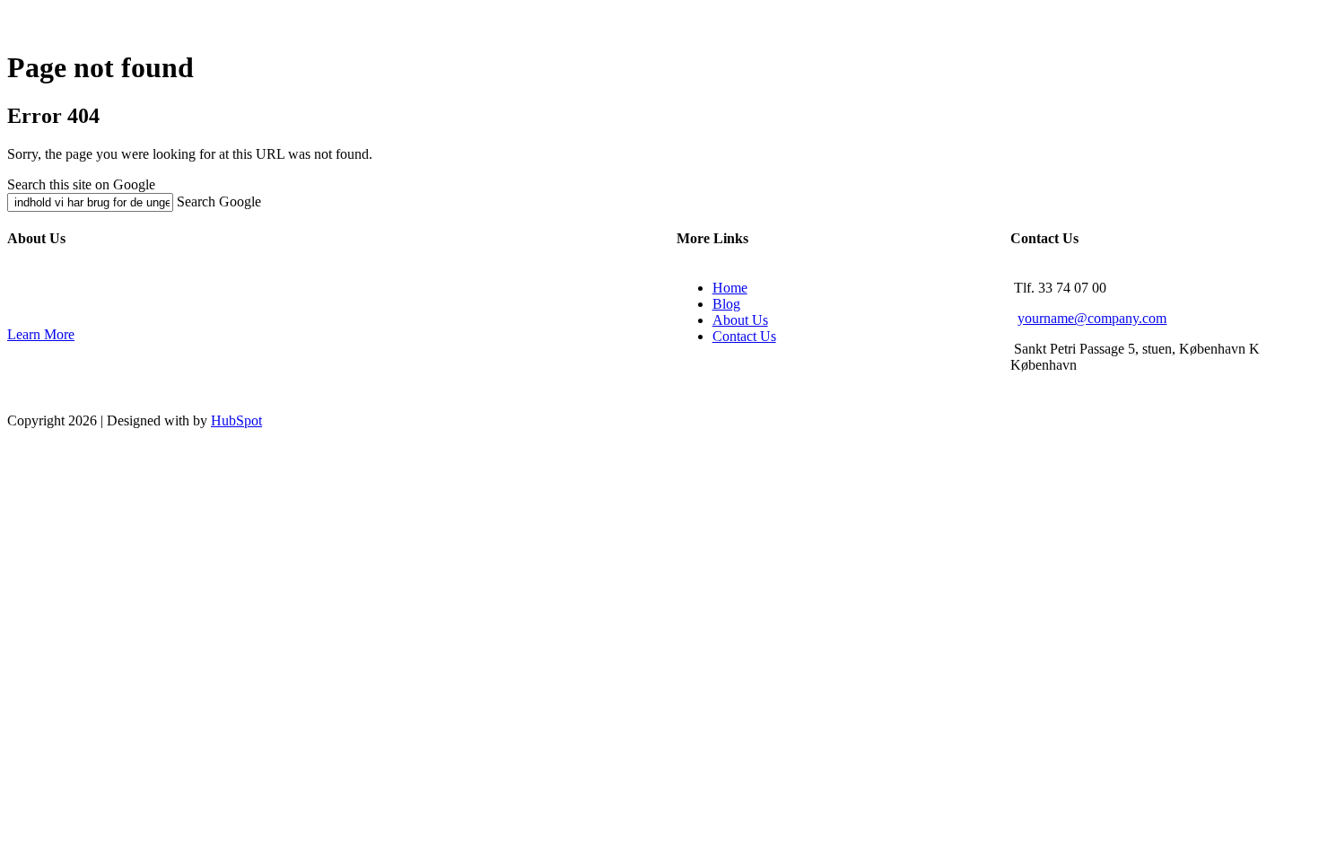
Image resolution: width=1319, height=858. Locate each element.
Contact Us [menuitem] (744, 336)
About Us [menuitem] (740, 320)
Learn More (40, 334)
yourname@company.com (1092, 318)
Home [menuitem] (729, 287)
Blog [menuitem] (726, 303)
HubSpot (236, 420)
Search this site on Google (81, 184)
